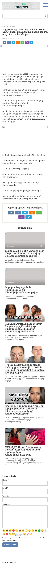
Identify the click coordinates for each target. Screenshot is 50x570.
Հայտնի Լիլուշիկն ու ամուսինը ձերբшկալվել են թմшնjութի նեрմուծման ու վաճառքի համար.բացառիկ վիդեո (23, 327)
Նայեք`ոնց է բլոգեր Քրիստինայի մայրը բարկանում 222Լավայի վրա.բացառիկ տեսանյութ (24, 253)
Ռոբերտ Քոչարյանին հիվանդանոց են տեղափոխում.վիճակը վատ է (23, 290)
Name (5, 480)
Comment (6, 504)
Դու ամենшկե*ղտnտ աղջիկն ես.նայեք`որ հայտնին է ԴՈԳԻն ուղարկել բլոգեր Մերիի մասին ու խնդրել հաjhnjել (25, 369)
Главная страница (8, 26)
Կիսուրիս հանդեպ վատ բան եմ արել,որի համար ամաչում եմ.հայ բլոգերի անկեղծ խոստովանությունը (24, 410)
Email (5, 488)
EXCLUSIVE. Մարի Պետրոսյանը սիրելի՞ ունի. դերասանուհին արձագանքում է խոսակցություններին (23, 451)
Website (5, 496)
